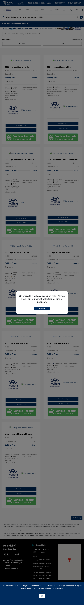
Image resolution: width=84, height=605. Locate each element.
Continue (42, 308)
